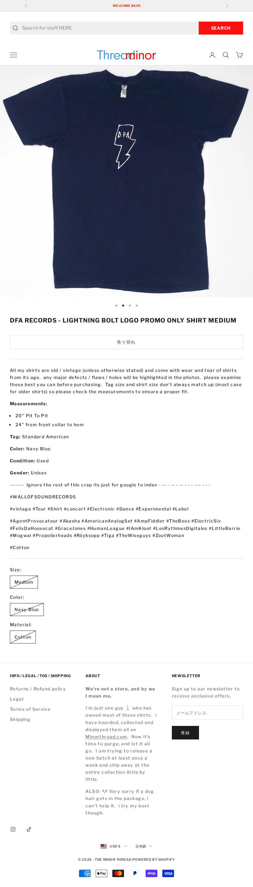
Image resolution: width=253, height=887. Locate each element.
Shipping (20, 719)
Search (221, 28)
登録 (185, 732)
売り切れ (126, 341)
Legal (16, 699)
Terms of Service (30, 709)
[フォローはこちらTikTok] (29, 829)
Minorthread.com (106, 736)
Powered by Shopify (153, 859)
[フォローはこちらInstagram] (13, 829)
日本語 (140, 846)
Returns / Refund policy (38, 688)
